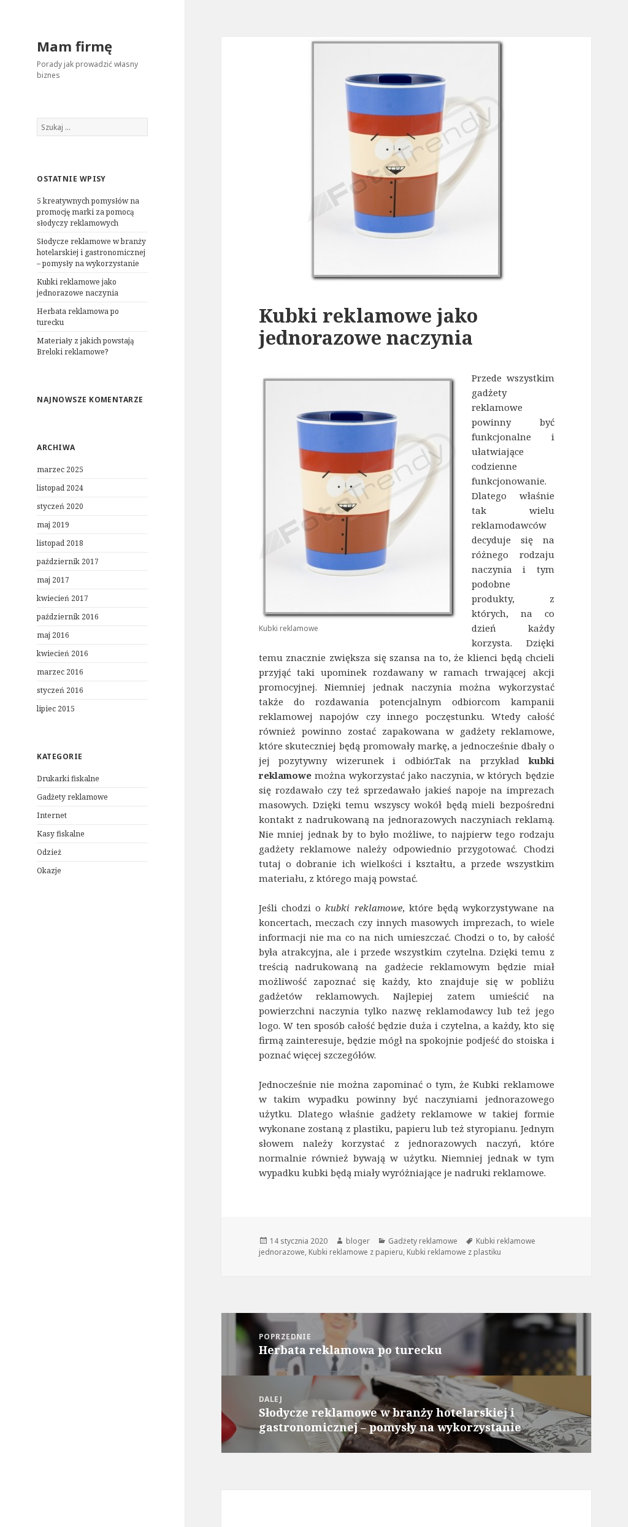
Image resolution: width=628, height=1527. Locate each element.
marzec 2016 (60, 672)
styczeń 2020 (60, 506)
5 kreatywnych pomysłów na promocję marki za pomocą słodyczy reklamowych (88, 212)
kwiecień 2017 (62, 598)
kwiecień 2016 (62, 653)
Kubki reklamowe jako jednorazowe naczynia (77, 287)
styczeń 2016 (60, 690)
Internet (52, 815)
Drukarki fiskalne (68, 778)
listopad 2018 (60, 543)
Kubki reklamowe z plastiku (454, 1252)
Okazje (49, 870)
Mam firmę (74, 46)
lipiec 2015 (56, 708)
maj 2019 (53, 524)
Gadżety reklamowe (72, 797)
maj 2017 (53, 580)
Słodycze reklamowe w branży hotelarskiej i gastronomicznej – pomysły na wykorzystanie (91, 252)
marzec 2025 (60, 469)
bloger (358, 1241)
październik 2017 (68, 561)
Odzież (49, 852)
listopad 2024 (60, 488)
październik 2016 (68, 616)
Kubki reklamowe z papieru (355, 1252)
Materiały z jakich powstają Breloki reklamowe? (85, 346)
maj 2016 (53, 635)
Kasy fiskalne (61, 834)
